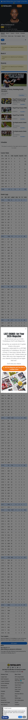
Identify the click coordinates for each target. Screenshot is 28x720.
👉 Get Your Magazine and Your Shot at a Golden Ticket (14, 368)
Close (24, 717)
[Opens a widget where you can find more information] (5, 717)
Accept (20, 717)
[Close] (25, 708)
